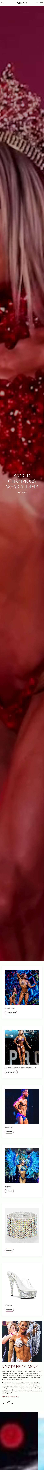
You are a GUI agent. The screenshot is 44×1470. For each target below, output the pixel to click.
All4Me (22, 3)
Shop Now (9, 1131)
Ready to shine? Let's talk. (10, 1396)
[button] (37, 3)
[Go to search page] (2, 3)
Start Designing (11, 1072)
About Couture (11, 1013)
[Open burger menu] (41, 3)
